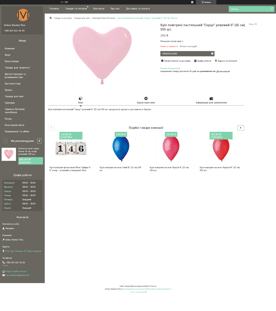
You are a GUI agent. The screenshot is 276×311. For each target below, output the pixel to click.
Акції (7, 54)
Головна (54, 8)
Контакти (98, 8)
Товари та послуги (76, 8)
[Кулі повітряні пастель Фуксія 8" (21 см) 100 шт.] (171, 149)
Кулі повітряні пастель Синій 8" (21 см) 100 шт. (120, 169)
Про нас (115, 8)
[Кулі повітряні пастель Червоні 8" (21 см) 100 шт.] (221, 149)
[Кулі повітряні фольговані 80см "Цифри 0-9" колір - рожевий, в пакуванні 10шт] (71, 149)
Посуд (8, 118)
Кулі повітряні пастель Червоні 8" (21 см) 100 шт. (220, 169)
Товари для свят (82, 18)
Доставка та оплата (138, 8)
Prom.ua (152, 286)
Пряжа (8, 90)
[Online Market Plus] (23, 14)
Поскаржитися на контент (134, 289)
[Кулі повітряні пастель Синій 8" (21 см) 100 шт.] (121, 149)
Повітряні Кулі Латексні (103, 18)
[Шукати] (271, 9)
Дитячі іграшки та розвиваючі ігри (15, 75)
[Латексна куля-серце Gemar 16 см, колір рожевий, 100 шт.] (9, 154)
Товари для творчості (17, 67)
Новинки (10, 48)
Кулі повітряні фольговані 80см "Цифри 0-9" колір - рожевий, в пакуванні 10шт (70, 169)
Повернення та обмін (17, 131)
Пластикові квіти (14, 125)
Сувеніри (10, 102)
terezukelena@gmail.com (17, 275)
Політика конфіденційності (159, 289)
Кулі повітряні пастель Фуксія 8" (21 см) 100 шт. (169, 169)
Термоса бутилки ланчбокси (15, 111)
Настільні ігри (13, 83)
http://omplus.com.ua (16, 271)
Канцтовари (12, 61)
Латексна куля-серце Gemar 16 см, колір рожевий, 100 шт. (28, 151)
